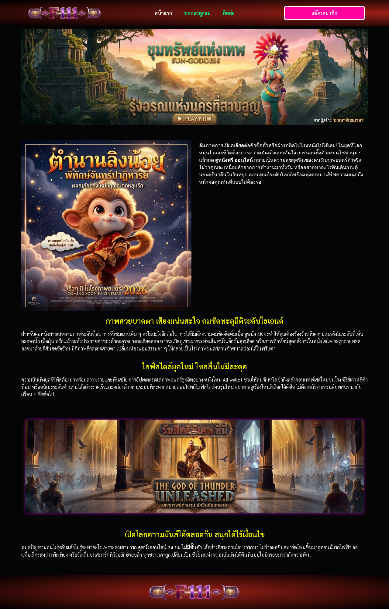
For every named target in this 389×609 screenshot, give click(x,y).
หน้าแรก (163, 13)
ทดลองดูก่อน (197, 13)
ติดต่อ (229, 13)
